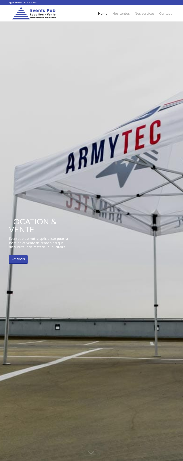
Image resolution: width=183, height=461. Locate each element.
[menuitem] (103, 13)
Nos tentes (18, 259)
